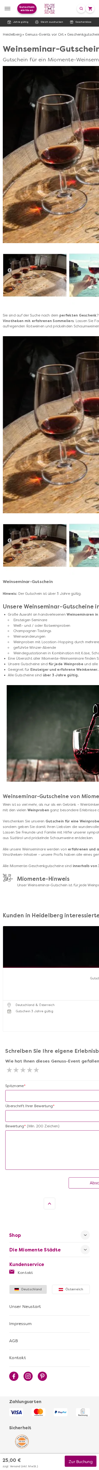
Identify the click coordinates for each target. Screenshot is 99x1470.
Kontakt (25, 1272)
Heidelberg (12, 34)
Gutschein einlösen (27, 8)
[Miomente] (49, 8)
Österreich (74, 1289)
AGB (13, 1340)
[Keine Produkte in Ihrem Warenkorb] (90, 8)
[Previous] (9, 270)
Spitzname (14, 1086)
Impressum (20, 1323)
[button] (7, 973)
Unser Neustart (25, 1306)
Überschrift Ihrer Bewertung (29, 1106)
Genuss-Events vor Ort (44, 34)
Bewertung (14, 1126)
